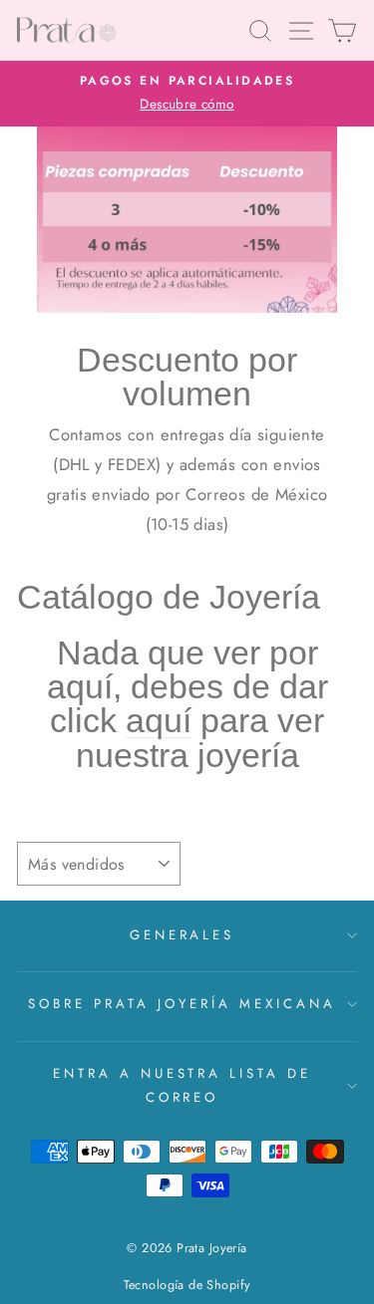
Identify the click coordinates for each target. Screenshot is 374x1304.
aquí (158, 720)
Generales (182, 934)
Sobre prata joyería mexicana (181, 1003)
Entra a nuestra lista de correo (182, 1085)
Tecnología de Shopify (187, 1285)
